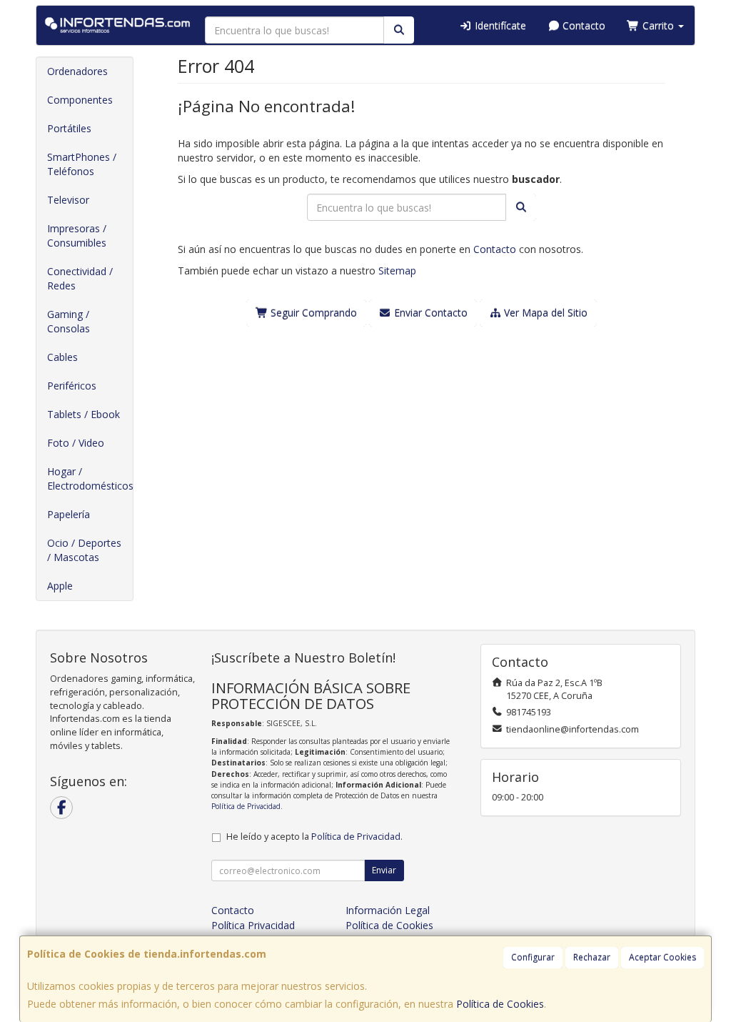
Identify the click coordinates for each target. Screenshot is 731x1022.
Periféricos (71, 385)
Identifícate (499, 25)
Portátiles (69, 128)
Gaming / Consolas (68, 321)
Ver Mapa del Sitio (544, 312)
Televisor (68, 200)
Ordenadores (77, 71)
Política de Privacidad (246, 806)
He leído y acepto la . (314, 836)
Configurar (533, 957)
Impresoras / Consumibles (76, 235)
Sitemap (397, 270)
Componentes (80, 99)
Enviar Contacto (429, 312)
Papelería (68, 514)
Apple (60, 585)
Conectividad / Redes (80, 278)
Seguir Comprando (312, 312)
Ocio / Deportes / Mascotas (84, 550)
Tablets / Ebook (83, 414)
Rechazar (591, 957)
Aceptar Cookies (662, 957)
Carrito (658, 25)
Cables (62, 357)
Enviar (384, 870)
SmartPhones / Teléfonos (81, 164)
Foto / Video (75, 443)
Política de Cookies (500, 1004)
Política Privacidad (253, 925)
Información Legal (388, 910)
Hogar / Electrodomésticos (90, 478)
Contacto (582, 25)
